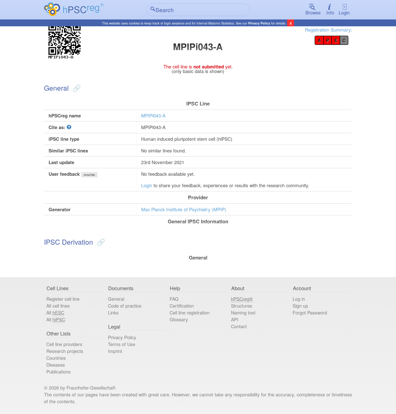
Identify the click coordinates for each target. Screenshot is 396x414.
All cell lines (58, 305)
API (234, 319)
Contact (239, 326)
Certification (182, 305)
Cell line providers (64, 344)
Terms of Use (121, 344)
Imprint (115, 351)
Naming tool (243, 312)
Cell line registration (189, 312)
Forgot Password (310, 312)
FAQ (174, 298)
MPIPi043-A (153, 115)
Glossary (179, 319)
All (55, 312)
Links (113, 312)
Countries (56, 357)
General (116, 298)
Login (344, 12)
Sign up (300, 305)
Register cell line (63, 298)
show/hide (89, 174)
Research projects (64, 351)
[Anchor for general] (76, 88)
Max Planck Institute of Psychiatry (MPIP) (183, 209)
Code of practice (124, 305)
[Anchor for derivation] (100, 242)
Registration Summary (328, 29)
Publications (58, 371)
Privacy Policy (259, 23)
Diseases (55, 364)
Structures (241, 305)
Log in (299, 298)
